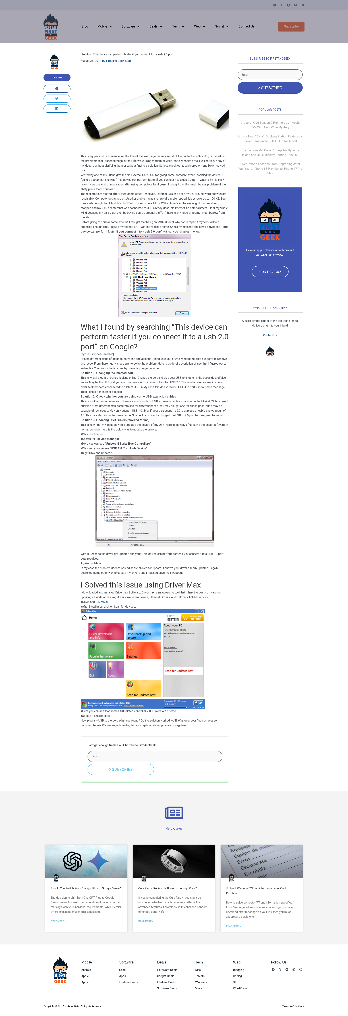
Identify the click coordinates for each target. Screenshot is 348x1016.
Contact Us (247, 26)
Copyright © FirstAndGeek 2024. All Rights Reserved (73, 1006)
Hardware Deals (167, 970)
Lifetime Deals (128, 982)
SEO (236, 982)
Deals (154, 26)
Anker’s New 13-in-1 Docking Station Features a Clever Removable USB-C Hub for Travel (270, 138)
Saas (122, 970)
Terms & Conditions (293, 1006)
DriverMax (102, 602)
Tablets (200, 976)
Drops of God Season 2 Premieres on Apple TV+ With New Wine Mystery (270, 125)
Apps (84, 982)
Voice (198, 988)
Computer (57, 77)
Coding (237, 976)
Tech (176, 26)
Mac (198, 970)
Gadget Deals (165, 976)
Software (128, 26)
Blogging (238, 970)
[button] (57, 89)
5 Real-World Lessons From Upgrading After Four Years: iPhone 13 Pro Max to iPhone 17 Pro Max (270, 169)
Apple (85, 976)
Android (86, 970)
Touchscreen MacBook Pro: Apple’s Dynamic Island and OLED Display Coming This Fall (270, 152)
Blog (85, 26)
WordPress (240, 988)
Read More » (58, 921)
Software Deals (167, 988)
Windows (201, 982)
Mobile (102, 26)
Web (197, 26)
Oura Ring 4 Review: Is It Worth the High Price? (167, 888)
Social (219, 26)
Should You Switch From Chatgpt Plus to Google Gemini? (86, 888)
